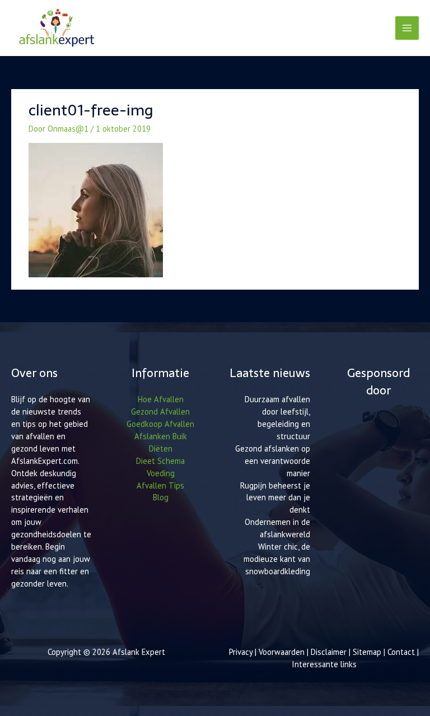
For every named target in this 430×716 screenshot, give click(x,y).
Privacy (241, 652)
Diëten (160, 448)
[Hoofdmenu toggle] (407, 28)
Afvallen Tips (160, 485)
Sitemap (367, 652)
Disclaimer (329, 652)
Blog (161, 497)
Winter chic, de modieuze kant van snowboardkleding (277, 558)
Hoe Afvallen (161, 399)
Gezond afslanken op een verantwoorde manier (272, 460)
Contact (402, 652)
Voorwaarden (282, 652)
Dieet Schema (160, 460)
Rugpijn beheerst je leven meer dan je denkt (275, 497)
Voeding (161, 473)
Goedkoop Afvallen (160, 424)
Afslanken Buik (160, 436)
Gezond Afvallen (160, 411)
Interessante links (324, 664)
